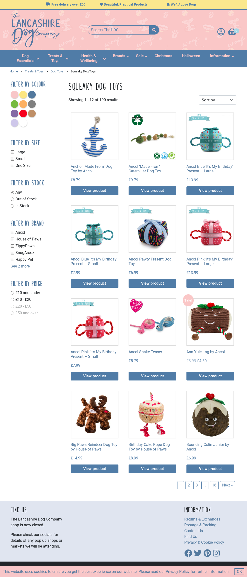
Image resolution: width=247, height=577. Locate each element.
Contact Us (193, 530)
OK (239, 571)
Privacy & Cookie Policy (204, 542)
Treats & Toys (34, 71)
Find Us (190, 536)
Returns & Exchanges (202, 519)
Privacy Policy (178, 571)
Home (14, 71)
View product (94, 190)
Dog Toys (57, 71)
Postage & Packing (200, 525)
